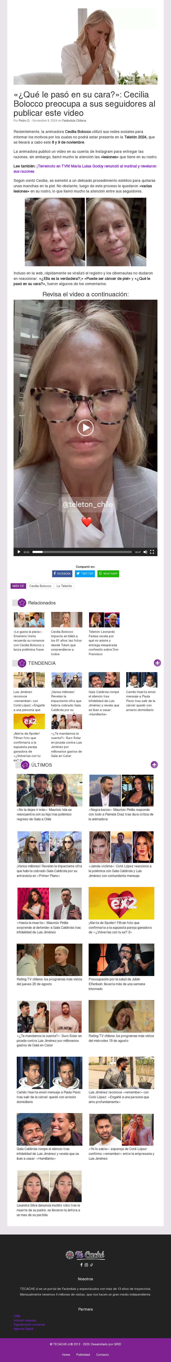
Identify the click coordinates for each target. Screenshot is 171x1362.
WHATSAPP (110, 573)
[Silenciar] (145, 552)
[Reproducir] (19, 552)
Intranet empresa (25, 1320)
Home (66, 1354)
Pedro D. (24, 120)
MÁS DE (18, 586)
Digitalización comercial (29, 1324)
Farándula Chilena (74, 120)
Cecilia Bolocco (40, 586)
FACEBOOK (64, 573)
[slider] (82, 552)
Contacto (102, 1354)
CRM (17, 1316)
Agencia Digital (23, 1328)
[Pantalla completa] (152, 552)
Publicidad (83, 1354)
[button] (85, 427)
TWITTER (87, 573)
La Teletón (64, 586)
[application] (85, 428)
